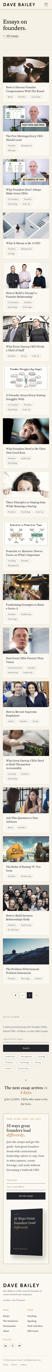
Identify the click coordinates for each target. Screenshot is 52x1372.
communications (15, 668)
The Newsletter (10, 1321)
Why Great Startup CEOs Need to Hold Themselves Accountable (25, 764)
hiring (23, 356)
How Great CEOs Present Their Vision (25, 660)
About (6, 1331)
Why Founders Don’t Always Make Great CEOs (23, 191)
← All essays (11, 36)
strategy (11, 253)
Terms (5, 1364)
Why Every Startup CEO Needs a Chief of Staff (25, 348)
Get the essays (26, 1195)
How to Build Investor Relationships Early (19, 917)
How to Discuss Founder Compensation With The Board (25, 89)
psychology (12, 204)
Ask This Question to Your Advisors (22, 820)
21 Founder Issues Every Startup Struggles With (26, 397)
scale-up (26, 204)
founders (22, 97)
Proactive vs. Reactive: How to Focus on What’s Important (24, 553)
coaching (12, 560)
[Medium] (19, 1345)
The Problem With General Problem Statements (22, 971)
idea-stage (25, 978)
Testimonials (9, 1326)
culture (11, 721)
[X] (12, 1345)
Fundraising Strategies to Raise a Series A (25, 607)
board (10, 97)
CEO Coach (32, 1331)
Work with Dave (35, 1326)
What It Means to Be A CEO (23, 243)
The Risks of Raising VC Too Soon (23, 869)
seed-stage (35, 97)
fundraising (26, 614)
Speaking (31, 1321)
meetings (12, 150)
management (26, 145)
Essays (6, 1316)
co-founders (13, 199)
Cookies (23, 1364)
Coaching (31, 1316)
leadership (25, 458)
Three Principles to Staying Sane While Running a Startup (26, 504)
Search (26, 1048)
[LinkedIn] (5, 1345)
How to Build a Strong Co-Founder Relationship (22, 295)
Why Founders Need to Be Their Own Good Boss (26, 451)
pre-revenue (13, 929)
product (38, 978)
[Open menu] (46, 4)
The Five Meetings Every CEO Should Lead (24, 138)
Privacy (14, 1364)
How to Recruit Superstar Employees (21, 714)
